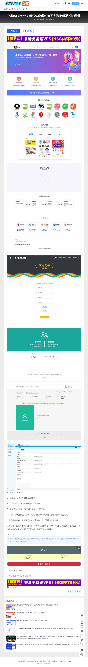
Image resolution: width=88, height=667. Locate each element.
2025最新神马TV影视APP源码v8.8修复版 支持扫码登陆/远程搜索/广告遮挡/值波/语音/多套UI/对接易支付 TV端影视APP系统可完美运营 (48, 637)
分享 (70, 591)
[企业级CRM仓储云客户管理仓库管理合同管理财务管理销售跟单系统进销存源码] (11, 631)
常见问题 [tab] (28, 31)
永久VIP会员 (64, 555)
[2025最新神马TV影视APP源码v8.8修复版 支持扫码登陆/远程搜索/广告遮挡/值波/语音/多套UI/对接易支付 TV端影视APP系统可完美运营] (11, 639)
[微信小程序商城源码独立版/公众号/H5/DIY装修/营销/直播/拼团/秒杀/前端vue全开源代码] (11, 646)
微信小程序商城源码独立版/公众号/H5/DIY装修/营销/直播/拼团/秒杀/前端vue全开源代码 (48, 644)
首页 (6, 9)
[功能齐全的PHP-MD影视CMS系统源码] (11, 615)
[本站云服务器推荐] (44, 39)
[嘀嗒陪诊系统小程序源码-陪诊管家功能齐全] (11, 623)
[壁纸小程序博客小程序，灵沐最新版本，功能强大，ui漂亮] (11, 607)
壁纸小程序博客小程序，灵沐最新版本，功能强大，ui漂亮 (37, 605)
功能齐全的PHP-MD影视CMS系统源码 (30, 613)
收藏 (78, 591)
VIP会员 (29, 555)
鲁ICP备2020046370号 (44, 663)
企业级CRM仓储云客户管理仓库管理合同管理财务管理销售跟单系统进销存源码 (44, 628)
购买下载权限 (45, 564)
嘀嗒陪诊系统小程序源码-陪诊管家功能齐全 (32, 620)
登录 (76, 3)
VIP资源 (12, 9)
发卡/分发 (20, 9)
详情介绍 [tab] (14, 31)
